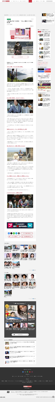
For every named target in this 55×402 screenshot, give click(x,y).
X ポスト (11, 233)
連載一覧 (37, 1)
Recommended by (31, 298)
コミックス (33, 1)
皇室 (21, 1)
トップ (11, 1)
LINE (13, 232)
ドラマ (8, 24)
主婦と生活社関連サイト (27, 388)
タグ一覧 (41, 1)
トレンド (30, 1)
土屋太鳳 (11, 24)
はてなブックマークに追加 (16, 233)
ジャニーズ (15, 376)
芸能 (14, 1)
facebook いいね (9, 233)
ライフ (27, 1)
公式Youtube (48, 71)
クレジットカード (44, 64)
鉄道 (43, 62)
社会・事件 (24, 1)
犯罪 (46, 62)
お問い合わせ (24, 382)
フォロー (40, 69)
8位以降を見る (20, 334)
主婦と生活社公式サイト (30, 382)
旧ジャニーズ (17, 1)
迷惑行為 (40, 62)
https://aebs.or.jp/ (31, 392)
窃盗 (39, 64)
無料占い (44, 1)
